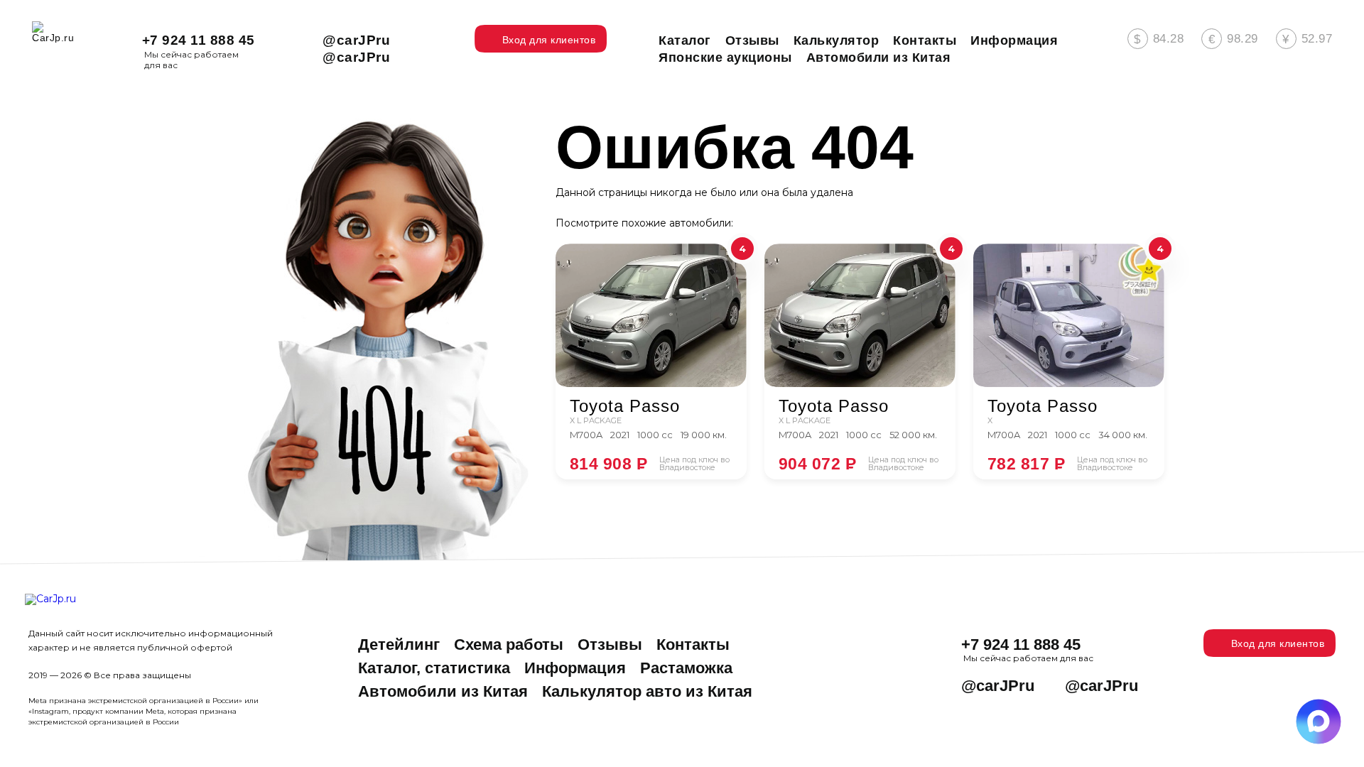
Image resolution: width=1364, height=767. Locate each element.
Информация (575, 668)
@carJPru (356, 40)
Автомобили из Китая (443, 691)
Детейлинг (399, 644)
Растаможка (686, 668)
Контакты (693, 644)
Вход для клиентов (1278, 643)
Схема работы (508, 644)
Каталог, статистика (434, 668)
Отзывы (610, 644)
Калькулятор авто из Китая (647, 691)
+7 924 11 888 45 (198, 40)
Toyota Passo (625, 406)
